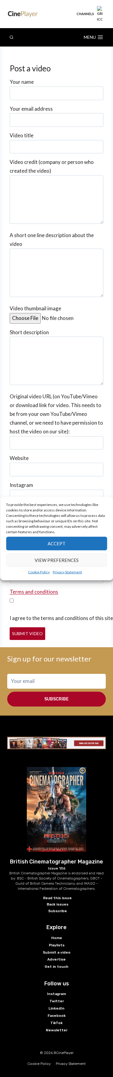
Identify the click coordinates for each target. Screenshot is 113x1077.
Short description (29, 332)
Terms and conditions (34, 592)
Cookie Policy (39, 572)
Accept (56, 543)
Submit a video (57, 952)
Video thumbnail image (35, 308)
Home (56, 938)
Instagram (21, 485)
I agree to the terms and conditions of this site (61, 618)
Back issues (57, 904)
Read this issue (57, 898)
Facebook (57, 1015)
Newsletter (56, 1030)
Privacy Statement (67, 572)
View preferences (57, 560)
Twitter (56, 1001)
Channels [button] (85, 14)
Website (19, 458)
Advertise (56, 959)
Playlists (56, 945)
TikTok (56, 1023)
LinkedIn (56, 1008)
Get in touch (56, 966)
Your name (22, 82)
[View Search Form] (11, 37)
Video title (21, 135)
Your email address (31, 109)
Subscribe (56, 699)
